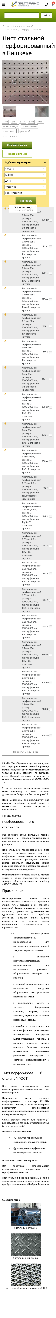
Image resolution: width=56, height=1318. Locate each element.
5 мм (31, 121)
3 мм (22, 121)
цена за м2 (24, 131)
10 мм (40, 121)
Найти (46, 15)
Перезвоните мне (17, 153)
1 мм (5, 121)
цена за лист (9, 131)
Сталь (15, 26)
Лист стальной (27, 26)
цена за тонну (10, 136)
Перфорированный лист (31, 30)
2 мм (13, 121)
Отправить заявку (17, 145)
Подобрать (26, 200)
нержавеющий (10, 126)
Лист (15, 30)
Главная (6, 26)
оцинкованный (29, 126)
